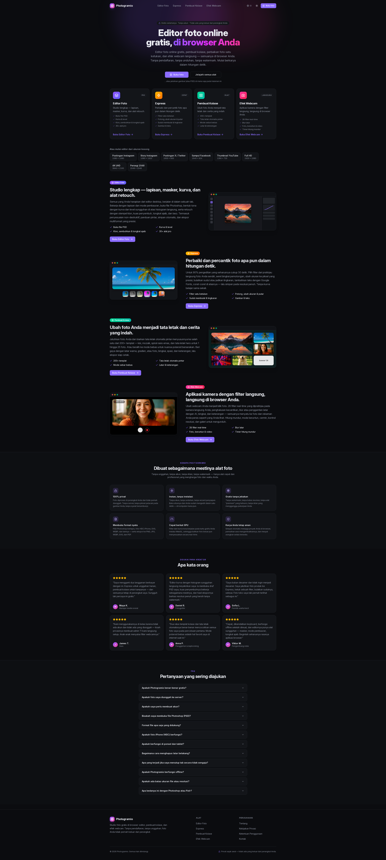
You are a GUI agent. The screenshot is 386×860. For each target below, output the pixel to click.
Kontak (242, 839)
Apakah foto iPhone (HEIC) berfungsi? (162, 734)
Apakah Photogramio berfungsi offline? (163, 772)
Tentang (243, 823)
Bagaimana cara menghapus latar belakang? (166, 753)
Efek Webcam (214, 5)
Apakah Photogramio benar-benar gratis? (164, 688)
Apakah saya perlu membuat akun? (160, 706)
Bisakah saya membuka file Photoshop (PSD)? (166, 716)
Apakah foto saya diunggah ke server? (162, 697)
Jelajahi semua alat (205, 74)
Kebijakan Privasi (247, 828)
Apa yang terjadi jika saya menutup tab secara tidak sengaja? (175, 762)
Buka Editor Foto (120, 239)
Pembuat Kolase (193, 5)
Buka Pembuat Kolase (123, 372)
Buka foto (270, 6)
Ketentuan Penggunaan (250, 833)
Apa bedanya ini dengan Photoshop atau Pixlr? (167, 790)
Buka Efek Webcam (198, 439)
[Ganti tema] (256, 5)
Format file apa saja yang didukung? (161, 725)
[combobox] (249, 6)
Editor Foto (163, 5)
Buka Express (195, 306)
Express (177, 5)
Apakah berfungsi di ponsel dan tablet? (163, 744)
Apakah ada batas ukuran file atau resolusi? (165, 781)
